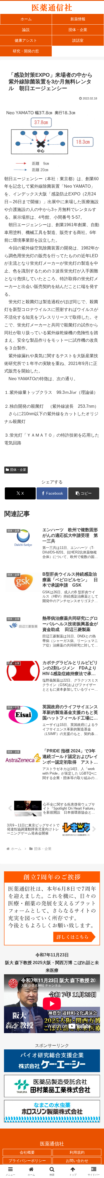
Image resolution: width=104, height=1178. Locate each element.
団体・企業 (18, 470)
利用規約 (77, 1152)
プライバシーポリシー (27, 1160)
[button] (83, 493)
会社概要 (27, 1152)
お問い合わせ (77, 1160)
